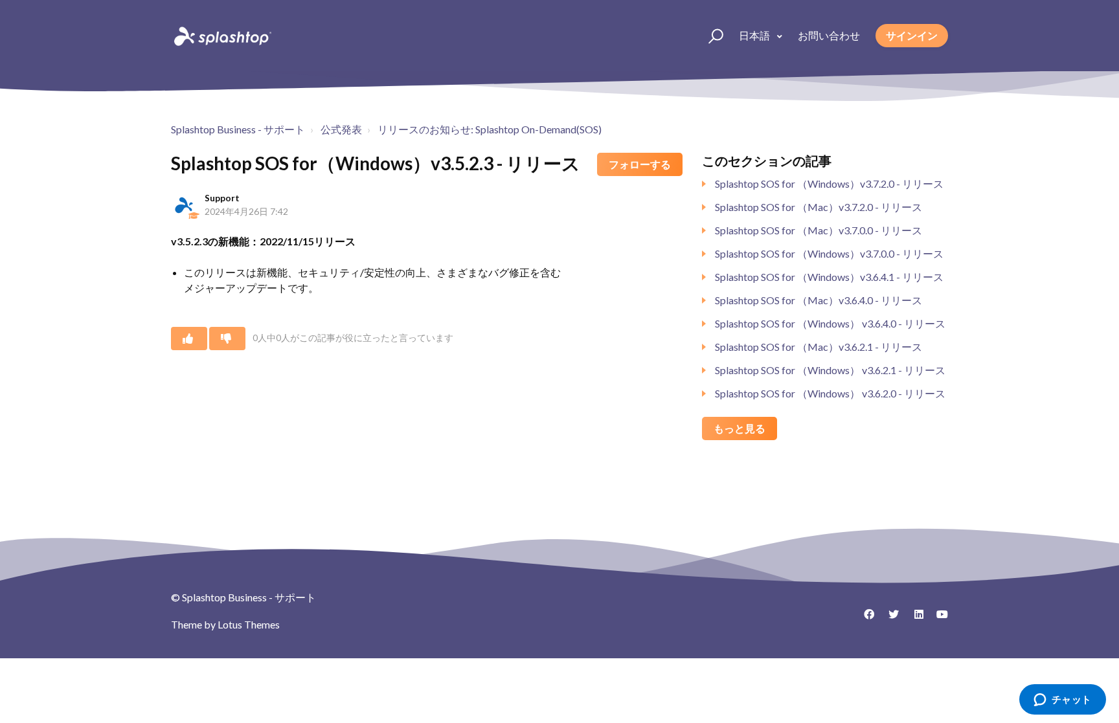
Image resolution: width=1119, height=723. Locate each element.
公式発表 (341, 129)
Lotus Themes (249, 624)
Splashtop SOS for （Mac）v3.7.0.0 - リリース (818, 230)
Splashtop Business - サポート (238, 129)
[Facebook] (864, 618)
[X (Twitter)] (889, 618)
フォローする (640, 164)
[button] (710, 35)
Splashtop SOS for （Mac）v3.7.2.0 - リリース (818, 207)
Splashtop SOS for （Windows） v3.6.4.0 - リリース (830, 323)
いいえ (227, 338)
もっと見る (739, 428)
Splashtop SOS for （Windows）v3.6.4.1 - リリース (829, 277)
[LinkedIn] (913, 618)
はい (189, 338)
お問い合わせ (829, 35)
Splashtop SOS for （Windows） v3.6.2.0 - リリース (830, 393)
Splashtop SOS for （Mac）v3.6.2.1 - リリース (818, 346)
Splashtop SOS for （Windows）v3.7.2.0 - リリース (829, 183)
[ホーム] (221, 36)
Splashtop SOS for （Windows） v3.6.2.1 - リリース (830, 370)
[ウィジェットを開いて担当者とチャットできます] (1062, 700)
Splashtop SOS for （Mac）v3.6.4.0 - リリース (818, 300)
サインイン (912, 35)
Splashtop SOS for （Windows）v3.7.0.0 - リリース (829, 253)
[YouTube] (938, 618)
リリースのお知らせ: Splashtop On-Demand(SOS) (490, 129)
